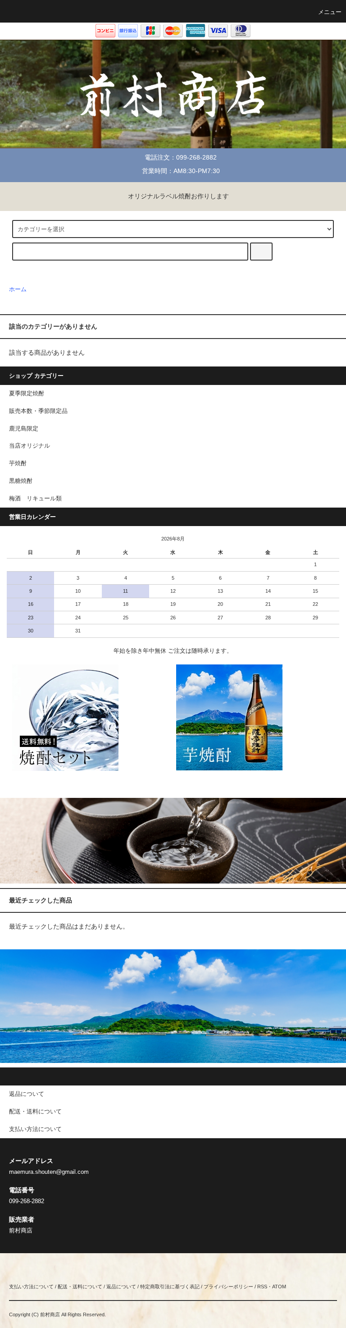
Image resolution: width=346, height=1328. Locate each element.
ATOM (279, 1286)
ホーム (18, 289)
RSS (262, 1286)
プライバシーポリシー (228, 1286)
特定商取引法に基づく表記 (170, 1286)
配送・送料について (80, 1286)
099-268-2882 (196, 157)
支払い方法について (31, 1286)
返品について (121, 1286)
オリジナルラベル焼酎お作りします (178, 196)
